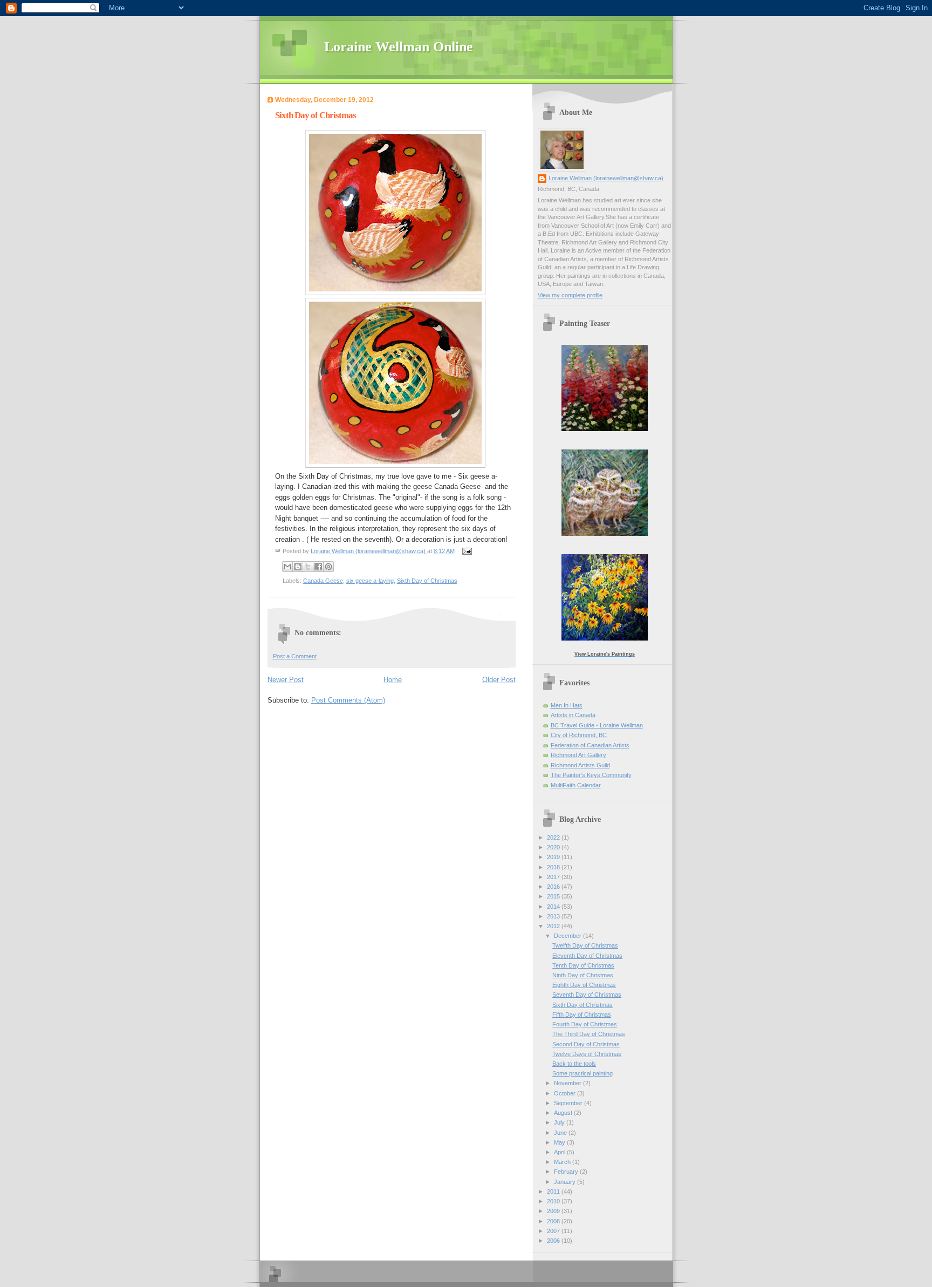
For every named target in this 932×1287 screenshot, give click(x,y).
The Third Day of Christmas (588, 1034)
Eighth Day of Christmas (584, 985)
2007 (554, 1231)
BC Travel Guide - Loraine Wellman (597, 725)
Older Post (499, 680)
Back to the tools (574, 1063)
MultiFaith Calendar (576, 785)
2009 (554, 1211)
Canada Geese (323, 580)
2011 (554, 1191)
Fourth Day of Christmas (584, 1024)
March (563, 1162)
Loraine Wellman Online (398, 47)
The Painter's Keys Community (591, 775)
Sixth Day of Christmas (427, 580)
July (560, 1122)
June (561, 1132)
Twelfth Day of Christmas (585, 945)
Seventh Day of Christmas (586, 994)
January (565, 1182)
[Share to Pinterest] (328, 566)
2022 (554, 837)
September (569, 1103)
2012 (554, 926)
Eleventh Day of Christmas (587, 955)
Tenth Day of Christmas (583, 965)
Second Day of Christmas (586, 1044)
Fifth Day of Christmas (581, 1014)
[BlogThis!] (297, 566)
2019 (554, 857)
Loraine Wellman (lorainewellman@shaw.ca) (606, 178)
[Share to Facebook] (318, 566)
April (560, 1152)
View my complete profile (570, 295)
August (564, 1112)
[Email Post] (466, 551)
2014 (554, 906)
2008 (554, 1221)
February (567, 1171)
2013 (554, 916)
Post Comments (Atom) (348, 700)
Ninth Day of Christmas (582, 975)
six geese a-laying (370, 580)
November (568, 1083)
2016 (554, 886)
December (568, 935)
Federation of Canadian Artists (590, 745)
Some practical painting (582, 1073)
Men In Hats (566, 705)
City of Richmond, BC (579, 735)
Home (392, 680)
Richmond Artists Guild (580, 765)
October (565, 1093)
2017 (554, 877)
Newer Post (286, 680)
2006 (554, 1240)
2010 (554, 1201)
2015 (554, 896)
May (560, 1142)
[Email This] (287, 566)
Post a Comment (295, 656)
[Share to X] (308, 566)
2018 (554, 867)
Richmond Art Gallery (578, 755)
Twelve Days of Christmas (586, 1054)
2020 (554, 847)
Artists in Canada (573, 715)
